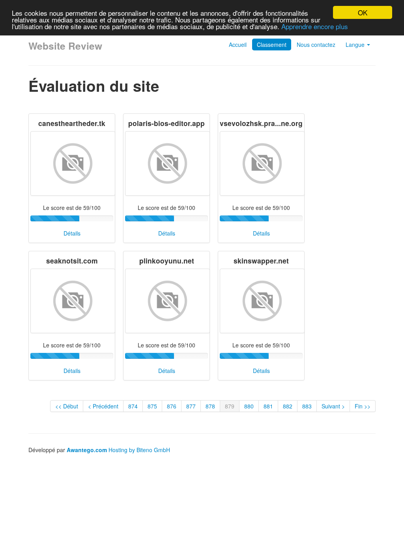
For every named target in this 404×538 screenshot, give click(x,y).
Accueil (238, 44)
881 (268, 406)
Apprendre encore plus (314, 26)
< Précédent (103, 406)
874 (133, 406)
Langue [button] (356, 44)
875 (152, 406)
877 (191, 406)
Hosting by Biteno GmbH (139, 450)
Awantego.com (87, 450)
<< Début (66, 406)
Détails (72, 233)
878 (210, 406)
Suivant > (333, 406)
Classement (271, 44)
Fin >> (362, 406)
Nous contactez (316, 44)
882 (287, 406)
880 (249, 406)
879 (229, 406)
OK (362, 12)
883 (307, 406)
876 (171, 406)
